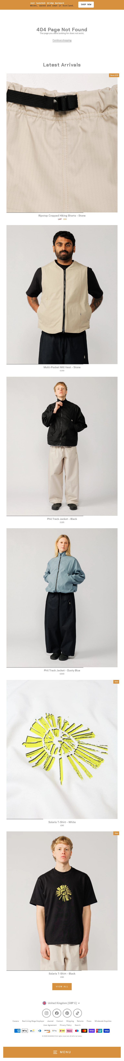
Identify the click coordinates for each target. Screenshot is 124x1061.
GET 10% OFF (93, 548)
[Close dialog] (121, 516)
